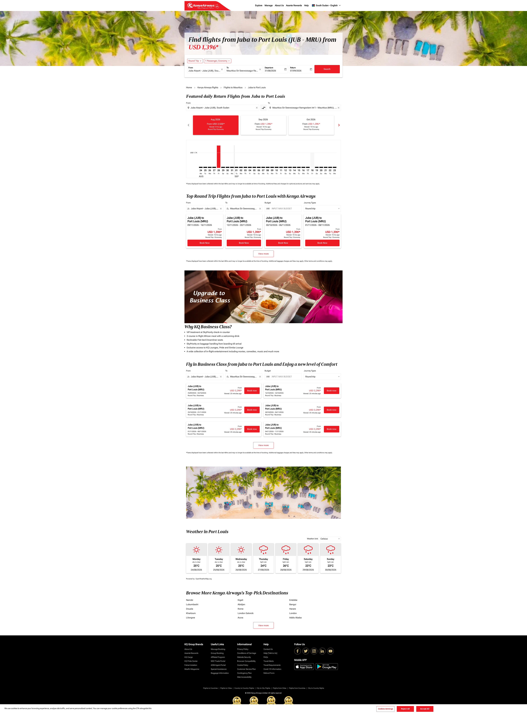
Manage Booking (218, 649)
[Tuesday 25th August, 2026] (205, 167)
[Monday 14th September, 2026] (294, 167)
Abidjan (241, 604)
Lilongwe (190, 617)
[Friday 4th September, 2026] (250, 167)
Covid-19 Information (272, 669)
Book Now (205, 243)
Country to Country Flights (244, 688)
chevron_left (188, 125)
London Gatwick (245, 613)
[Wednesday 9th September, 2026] (272, 167)
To (228, 68)
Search (327, 69)
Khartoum (191, 613)
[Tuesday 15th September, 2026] (299, 167)
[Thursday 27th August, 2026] (214, 167)
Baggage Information (220, 673)
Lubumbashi (192, 604)
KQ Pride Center (191, 661)
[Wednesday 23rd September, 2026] (334, 167)
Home (189, 87)
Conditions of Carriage (246, 653)
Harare (292, 609)
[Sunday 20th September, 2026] (321, 167)
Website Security (244, 657)
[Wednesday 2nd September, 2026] (241, 167)
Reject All (405, 709)
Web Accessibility (244, 677)
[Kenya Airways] (297, 651)
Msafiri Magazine (191, 669)
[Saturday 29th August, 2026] (223, 167)
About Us (279, 5)
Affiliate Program (218, 657)
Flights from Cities (279, 688)
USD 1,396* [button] (203, 47)
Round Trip (193, 61)
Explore (258, 5)
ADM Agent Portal (218, 665)
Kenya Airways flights (207, 87)
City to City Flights (263, 688)
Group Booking (217, 653)
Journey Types (310, 203)
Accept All (424, 709)
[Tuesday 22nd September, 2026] (330, 167)
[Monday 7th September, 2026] (263, 167)
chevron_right (339, 125)
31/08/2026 (270, 70)
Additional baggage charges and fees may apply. (286, 261)
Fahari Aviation (190, 665)
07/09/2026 (295, 70)
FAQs (266, 657)
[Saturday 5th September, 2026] (254, 167)
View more (263, 625)
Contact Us (268, 649)
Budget (268, 203)
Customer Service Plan (246, 669)
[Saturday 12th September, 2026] (285, 167)
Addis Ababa (295, 617)
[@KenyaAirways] (305, 651)
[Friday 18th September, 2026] (312, 160)
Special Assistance (218, 669)
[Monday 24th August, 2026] (201, 167)
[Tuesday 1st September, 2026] (236, 167)
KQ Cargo (188, 657)
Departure (269, 68)
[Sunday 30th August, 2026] (227, 167)
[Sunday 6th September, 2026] (258, 167)
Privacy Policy (242, 649)
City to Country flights (316, 688)
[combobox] (204, 70)
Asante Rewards (294, 5)
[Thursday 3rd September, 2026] (245, 167)
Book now (252, 390)
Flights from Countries (297, 688)
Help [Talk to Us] (270, 653)
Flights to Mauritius (233, 87)
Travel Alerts (269, 661)
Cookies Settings (385, 709)
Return (293, 68)
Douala (189, 609)
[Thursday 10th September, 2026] (276, 167)
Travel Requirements (272, 665)
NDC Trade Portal (218, 661)
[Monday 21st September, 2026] (325, 167)
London (293, 613)
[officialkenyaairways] (314, 651)
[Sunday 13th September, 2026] (290, 167)
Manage (269, 5)
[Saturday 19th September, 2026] (317, 167)
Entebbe (293, 600)
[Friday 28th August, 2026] (218, 157)
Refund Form (269, 673)
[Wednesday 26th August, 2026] (209, 167)
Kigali (240, 600)
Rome (240, 609)
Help (306, 5)
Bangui (292, 604)
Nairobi (189, 600)
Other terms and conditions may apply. (318, 261)
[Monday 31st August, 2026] (232, 167)
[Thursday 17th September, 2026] (308, 167)
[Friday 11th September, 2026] (281, 167)
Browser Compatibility (246, 661)
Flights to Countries (210, 688)
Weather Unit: (312, 539)
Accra (240, 617)
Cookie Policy (242, 665)
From (190, 68)
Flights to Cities (226, 688)
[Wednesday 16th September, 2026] (303, 167)
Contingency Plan (244, 673)
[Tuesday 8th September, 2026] (267, 167)
